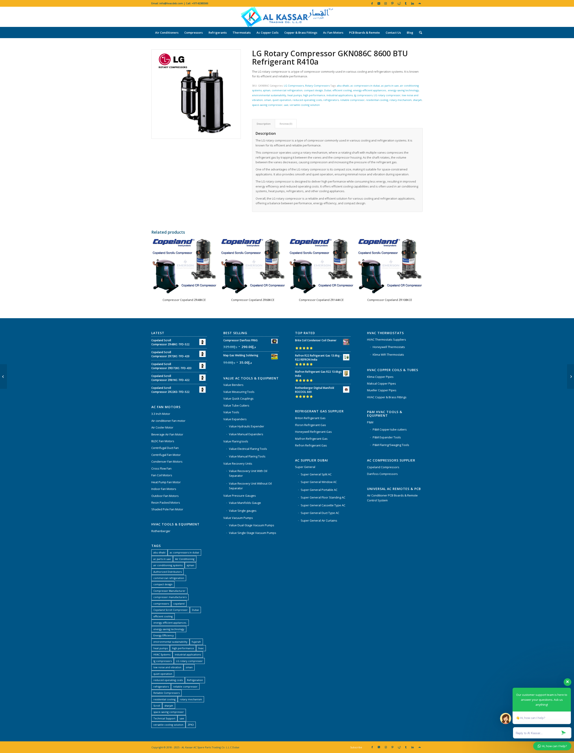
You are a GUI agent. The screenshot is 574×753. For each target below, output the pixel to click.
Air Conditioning (184, 559)
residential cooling (377, 100)
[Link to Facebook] (372, 3)
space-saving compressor (267, 105)
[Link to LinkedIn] (412, 3)
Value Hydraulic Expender (246, 426)
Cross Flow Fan (161, 468)
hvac (201, 648)
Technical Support (164, 718)
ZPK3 (191, 724)
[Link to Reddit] (399, 3)
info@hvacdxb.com (171, 3)
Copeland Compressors (383, 467)
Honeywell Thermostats (389, 347)
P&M (370, 422)
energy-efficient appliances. (370, 90)
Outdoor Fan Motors (165, 496)
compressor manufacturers (170, 597)
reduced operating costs (307, 100)
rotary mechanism (400, 100)
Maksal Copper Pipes (381, 383)
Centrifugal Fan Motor (166, 455)
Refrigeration (195, 680)
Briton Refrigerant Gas (310, 418)
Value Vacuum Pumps (238, 518)
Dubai (327, 90)
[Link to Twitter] (379, 3)
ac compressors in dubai (365, 85)
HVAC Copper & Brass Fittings (387, 397)
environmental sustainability (269, 95)
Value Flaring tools (235, 441)
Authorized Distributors (167, 571)
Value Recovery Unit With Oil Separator (248, 473)
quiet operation (281, 100)
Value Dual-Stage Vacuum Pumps (251, 525)
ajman (266, 90)
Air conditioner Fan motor (168, 421)
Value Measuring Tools (238, 392)
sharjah (417, 100)
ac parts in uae (390, 85)
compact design (313, 90)
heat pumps (294, 95)
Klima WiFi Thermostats (388, 355)
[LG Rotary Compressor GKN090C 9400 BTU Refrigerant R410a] (3, 376)
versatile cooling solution (305, 105)
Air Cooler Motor (162, 427)
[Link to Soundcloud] (419, 3)
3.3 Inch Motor (160, 414)
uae (286, 105)
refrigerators (331, 100)
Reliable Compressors (166, 692)
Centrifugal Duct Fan (165, 448)
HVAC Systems (161, 654)
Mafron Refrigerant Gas (311, 439)
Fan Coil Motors (161, 475)
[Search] (419, 32)
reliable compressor (352, 100)
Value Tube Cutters (236, 405)
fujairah (196, 641)
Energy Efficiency (163, 635)
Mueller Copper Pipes (381, 390)
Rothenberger (160, 531)
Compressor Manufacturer (169, 590)
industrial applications (339, 95)
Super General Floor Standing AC (323, 497)
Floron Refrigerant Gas (310, 425)
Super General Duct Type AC (320, 513)
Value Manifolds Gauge (245, 503)
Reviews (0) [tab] (286, 123)
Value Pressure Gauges (239, 496)
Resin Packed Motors (165, 503)
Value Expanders (235, 419)
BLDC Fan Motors (162, 441)
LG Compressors (294, 85)
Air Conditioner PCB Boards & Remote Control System (392, 497)
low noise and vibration (167, 667)
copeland (179, 603)
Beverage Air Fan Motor (167, 434)
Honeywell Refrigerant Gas (313, 432)
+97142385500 (200, 3)
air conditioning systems (168, 565)
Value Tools (231, 412)
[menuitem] (166, 32)
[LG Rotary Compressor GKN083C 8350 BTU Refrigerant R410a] (570, 376)
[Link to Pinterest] (392, 3)
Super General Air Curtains (319, 520)
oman (267, 100)
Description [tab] (264, 123)
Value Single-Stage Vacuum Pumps (252, 533)
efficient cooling (342, 90)
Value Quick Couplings (238, 398)
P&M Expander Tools (387, 437)
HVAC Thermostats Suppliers (386, 339)
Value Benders (233, 385)
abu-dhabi (343, 85)
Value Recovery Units (237, 463)
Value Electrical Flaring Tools (248, 449)
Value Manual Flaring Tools (247, 456)
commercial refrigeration (287, 90)
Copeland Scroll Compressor (170, 610)
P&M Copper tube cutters (390, 429)
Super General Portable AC (319, 490)
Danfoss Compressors (382, 474)
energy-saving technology (403, 90)
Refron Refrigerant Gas (311, 445)
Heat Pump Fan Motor (166, 482)
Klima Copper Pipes (380, 377)
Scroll (156, 705)
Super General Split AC (316, 474)
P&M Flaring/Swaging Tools (391, 445)
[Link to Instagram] (385, 3)
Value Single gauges (243, 511)
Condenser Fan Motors (167, 461)
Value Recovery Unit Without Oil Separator (250, 485)
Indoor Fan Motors (163, 489)
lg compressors (363, 95)
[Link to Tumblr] (405, 3)
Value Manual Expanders (246, 434)
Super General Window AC (319, 482)
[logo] (287, 17)
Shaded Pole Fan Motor (167, 509)
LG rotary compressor (387, 95)
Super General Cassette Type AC (323, 505)
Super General (305, 467)
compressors (161, 603)
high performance (314, 95)
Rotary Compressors (317, 85)
